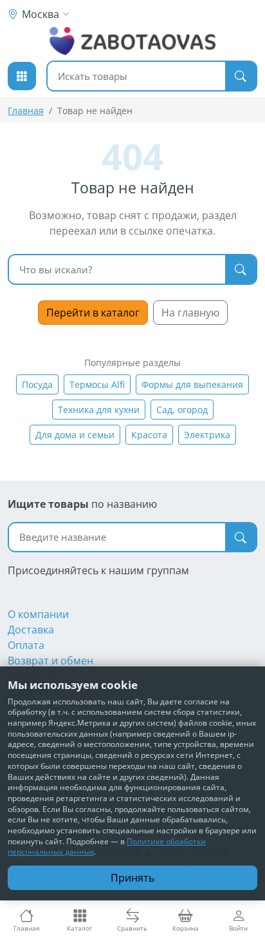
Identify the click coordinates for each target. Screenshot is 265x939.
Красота (149, 435)
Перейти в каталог (93, 312)
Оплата (26, 645)
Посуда (37, 384)
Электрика (207, 435)
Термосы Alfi (97, 384)
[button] (22, 76)
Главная (26, 110)
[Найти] (240, 76)
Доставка (31, 630)
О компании (38, 614)
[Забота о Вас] (133, 41)
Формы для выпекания (192, 384)
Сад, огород (182, 409)
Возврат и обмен (50, 660)
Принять (132, 878)
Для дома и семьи (74, 435)
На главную (190, 312)
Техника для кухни (99, 409)
